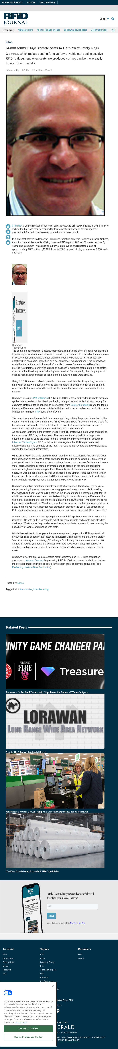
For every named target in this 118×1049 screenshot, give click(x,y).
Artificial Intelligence (48, 970)
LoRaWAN (44, 978)
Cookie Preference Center (28, 1037)
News (9, 42)
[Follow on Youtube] (57, 1011)
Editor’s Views (8, 962)
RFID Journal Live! (47, 2)
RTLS (42, 958)
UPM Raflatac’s (39, 398)
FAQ (4, 974)
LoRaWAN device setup (75, 30)
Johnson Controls (34, 560)
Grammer (17, 225)
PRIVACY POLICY (72, 1040)
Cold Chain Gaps (99, 30)
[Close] (52, 986)
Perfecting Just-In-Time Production (31, 567)
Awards (81, 958)
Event (80, 955)
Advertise (31, 2)
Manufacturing (41, 589)
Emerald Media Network (12, 2)
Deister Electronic (80, 404)
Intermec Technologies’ (24, 442)
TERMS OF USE (57, 1040)
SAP (37, 411)
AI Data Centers (25, 30)
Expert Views (8, 958)
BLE (41, 966)
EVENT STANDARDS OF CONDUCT (76, 1037)
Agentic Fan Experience (48, 30)
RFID (42, 955)
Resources (7, 970)
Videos (5, 966)
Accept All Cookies (28, 1029)
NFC (42, 974)
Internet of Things (47, 962)
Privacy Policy (21, 1022)
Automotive (26, 589)
